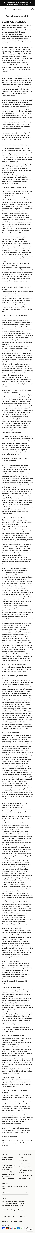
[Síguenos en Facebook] (4, 1210)
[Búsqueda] (6, 9)
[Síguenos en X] (11, 1210)
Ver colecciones (24, 1160)
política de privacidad (26, 1175)
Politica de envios (24, 1167)
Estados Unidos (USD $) (9, 1216)
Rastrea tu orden (24, 1164)
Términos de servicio (25, 1178)
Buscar (21, 1157)
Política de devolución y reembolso (26, 1171)
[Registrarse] (26, 1192)
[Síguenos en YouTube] (18, 1210)
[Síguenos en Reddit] (22, 1210)
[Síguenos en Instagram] (15, 1210)
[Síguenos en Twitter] (7, 1210)
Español (21, 1216)
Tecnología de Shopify (16, 1221)
